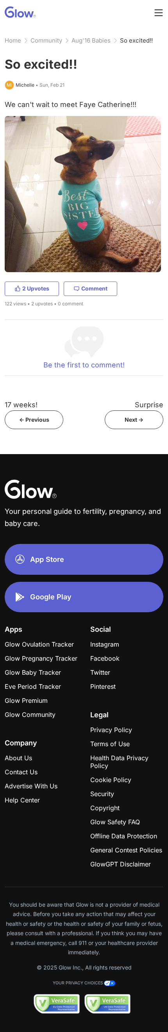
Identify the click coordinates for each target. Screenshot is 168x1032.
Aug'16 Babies (91, 40)
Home (13, 40)
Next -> (134, 419)
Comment (94, 288)
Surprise (149, 405)
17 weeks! (21, 405)
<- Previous (34, 419)
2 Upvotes (35, 288)
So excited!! (136, 40)
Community (46, 40)
